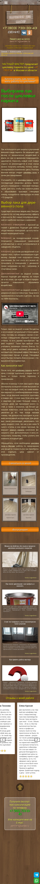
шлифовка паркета (24, 370)
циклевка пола (29, 172)
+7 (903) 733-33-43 (20, 28)
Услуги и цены (15, 51)
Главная (4, 51)
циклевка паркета (25, 180)
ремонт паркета (17, 430)
